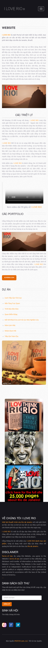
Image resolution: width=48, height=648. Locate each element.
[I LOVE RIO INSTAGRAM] (4, 625)
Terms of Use (7, 556)
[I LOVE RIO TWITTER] (18, 625)
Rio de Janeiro (26, 522)
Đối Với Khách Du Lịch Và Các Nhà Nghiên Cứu (22, 320)
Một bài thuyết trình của (11, 522)
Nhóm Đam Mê (10, 331)
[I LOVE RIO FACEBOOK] (11, 625)
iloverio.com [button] (9, 277)
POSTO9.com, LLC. (21, 641)
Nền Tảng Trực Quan (12, 304)
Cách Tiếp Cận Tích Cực (13, 298)
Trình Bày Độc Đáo (11, 309)
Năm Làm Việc (10, 325)
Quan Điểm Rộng (11, 314)
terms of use (14, 559)
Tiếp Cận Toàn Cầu (11, 336)
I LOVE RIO (14, 8)
